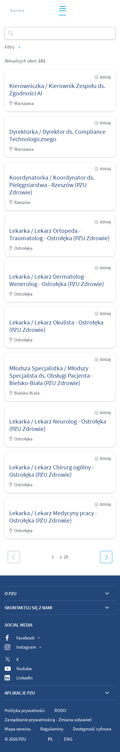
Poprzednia (14, 557)
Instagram (26, 647)
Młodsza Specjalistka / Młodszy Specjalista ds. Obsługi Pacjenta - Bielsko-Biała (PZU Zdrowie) (51, 375)
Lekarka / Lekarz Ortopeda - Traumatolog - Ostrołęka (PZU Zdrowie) (59, 234)
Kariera (17, 10)
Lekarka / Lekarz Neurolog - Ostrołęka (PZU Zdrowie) (57, 424)
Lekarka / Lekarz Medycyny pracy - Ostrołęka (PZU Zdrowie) (53, 516)
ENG (68, 739)
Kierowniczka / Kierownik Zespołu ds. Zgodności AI (57, 89)
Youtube (24, 668)
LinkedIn (24, 678)
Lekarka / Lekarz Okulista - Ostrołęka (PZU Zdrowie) (56, 325)
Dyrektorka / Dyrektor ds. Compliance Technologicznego (57, 135)
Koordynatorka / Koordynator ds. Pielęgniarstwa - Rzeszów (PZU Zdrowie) (51, 184)
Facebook (25, 638)
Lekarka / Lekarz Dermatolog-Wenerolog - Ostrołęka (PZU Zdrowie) (56, 280)
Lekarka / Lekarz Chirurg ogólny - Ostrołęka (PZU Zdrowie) (51, 470)
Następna (106, 557)
